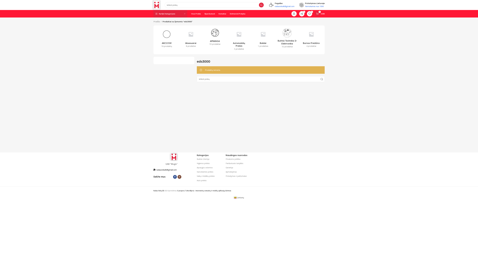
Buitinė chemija (203, 159)
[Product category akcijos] (167, 38)
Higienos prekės (203, 163)
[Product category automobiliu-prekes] (239, 40)
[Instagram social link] (179, 177)
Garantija (229, 167)
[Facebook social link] (175, 177)
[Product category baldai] (263, 38)
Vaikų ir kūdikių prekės (206, 176)
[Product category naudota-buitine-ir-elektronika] (287, 38)
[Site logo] (156, 5)
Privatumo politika (233, 159)
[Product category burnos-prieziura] (311, 38)
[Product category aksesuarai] (191, 38)
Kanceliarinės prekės (205, 172)
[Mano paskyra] (294, 13)
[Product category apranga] (215, 37)
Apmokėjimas (231, 172)
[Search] (261, 5)
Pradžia (156, 21)
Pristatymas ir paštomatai (236, 176)
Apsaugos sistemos (205, 167)
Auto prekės (202, 180)
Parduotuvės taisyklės (234, 163)
